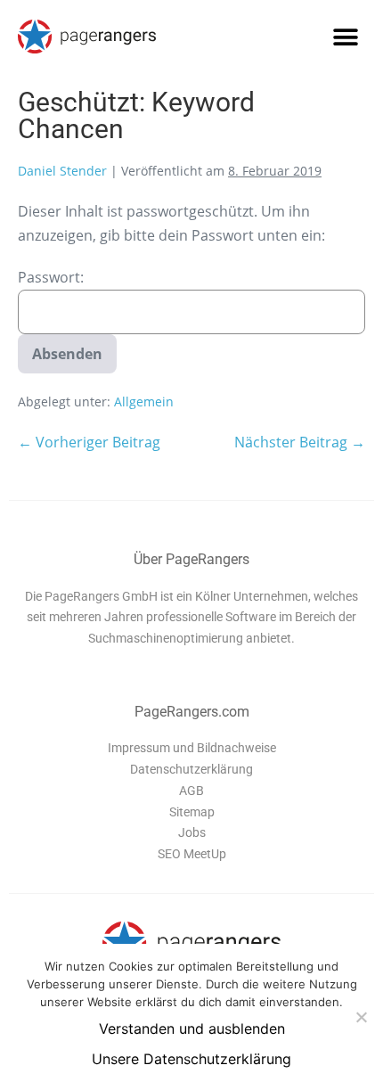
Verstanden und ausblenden (192, 1028)
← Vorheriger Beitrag (89, 442)
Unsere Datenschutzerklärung (191, 1059)
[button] (345, 37)
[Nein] (361, 1017)
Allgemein (144, 401)
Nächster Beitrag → (299, 442)
